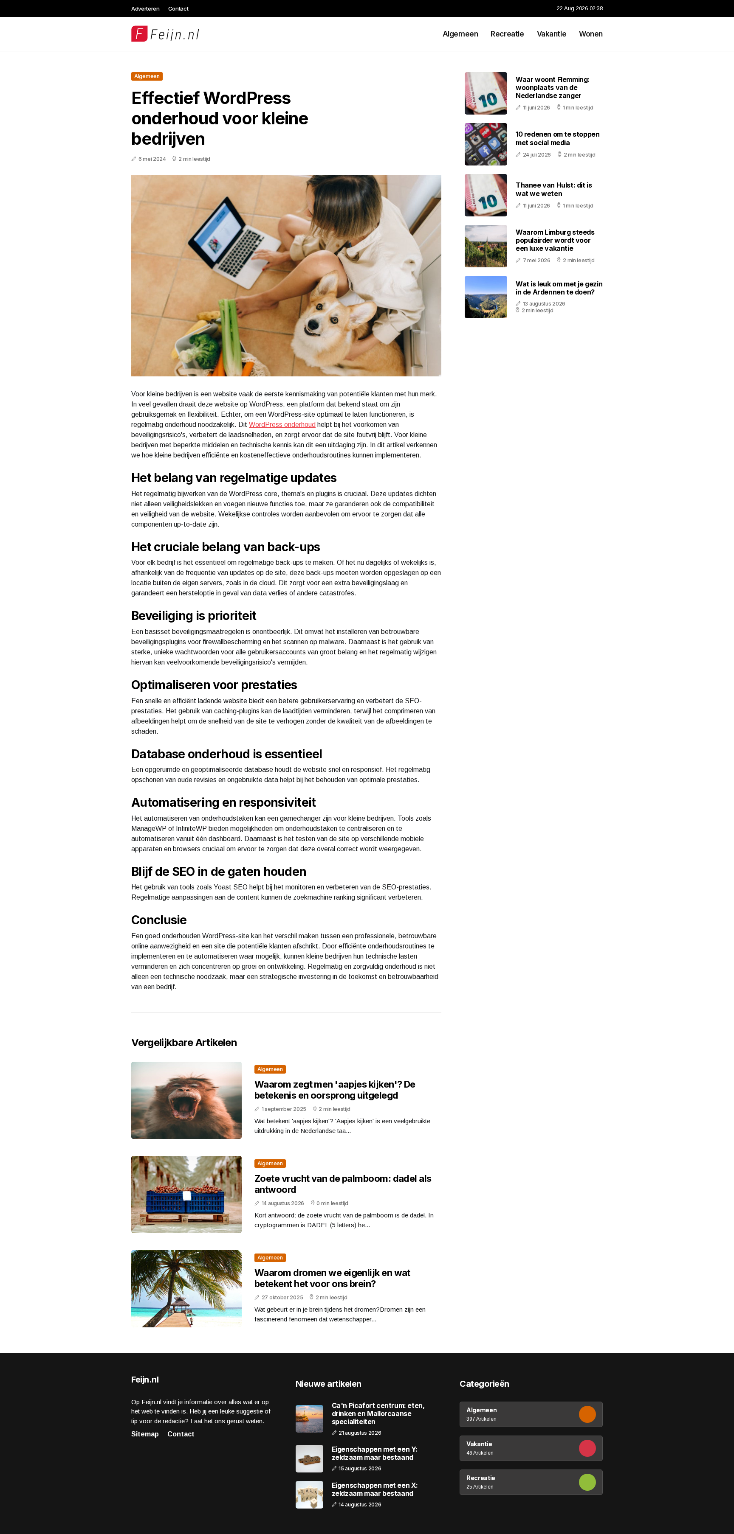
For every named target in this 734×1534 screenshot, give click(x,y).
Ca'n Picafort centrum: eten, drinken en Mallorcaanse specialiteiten (378, 1414)
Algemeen (460, 34)
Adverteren (145, 8)
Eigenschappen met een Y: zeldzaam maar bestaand (375, 1453)
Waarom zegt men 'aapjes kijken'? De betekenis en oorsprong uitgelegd (334, 1090)
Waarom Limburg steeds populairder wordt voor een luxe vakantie (555, 240)
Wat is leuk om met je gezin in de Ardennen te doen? (559, 288)
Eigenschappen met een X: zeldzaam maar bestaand (375, 1489)
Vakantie (552, 34)
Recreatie (507, 34)
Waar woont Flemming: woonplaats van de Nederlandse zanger (553, 87)
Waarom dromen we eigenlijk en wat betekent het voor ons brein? (332, 1278)
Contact (178, 8)
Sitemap (145, 1434)
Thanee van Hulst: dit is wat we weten (554, 189)
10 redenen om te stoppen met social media (557, 138)
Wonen (591, 34)
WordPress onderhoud (282, 424)
